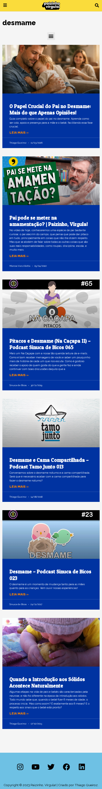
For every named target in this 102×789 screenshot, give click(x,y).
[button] (97, 5)
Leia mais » (19, 132)
